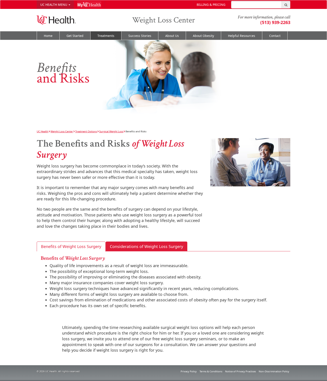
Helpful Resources (241, 36)
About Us (172, 36)
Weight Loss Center (163, 20)
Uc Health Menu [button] (54, 4)
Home (48, 36)
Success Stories (139, 36)
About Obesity (203, 36)
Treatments (105, 36)
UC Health (42, 131)
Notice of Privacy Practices (240, 371)
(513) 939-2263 (275, 22)
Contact (275, 36)
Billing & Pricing (211, 4)
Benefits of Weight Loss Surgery (71, 246)
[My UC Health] (89, 4)
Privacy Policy (189, 371)
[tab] (71, 247)
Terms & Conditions (211, 371)
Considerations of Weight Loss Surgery (146, 246)
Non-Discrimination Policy (274, 371)
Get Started (75, 36)
